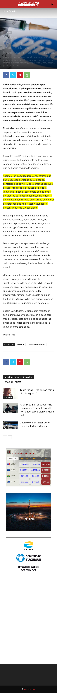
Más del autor (13, 381)
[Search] (52, 4)
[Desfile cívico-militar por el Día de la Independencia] (10, 425)
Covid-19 (20, 344)
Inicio (4, 11)
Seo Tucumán (29, 689)
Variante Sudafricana (36, 344)
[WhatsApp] (27, 75)
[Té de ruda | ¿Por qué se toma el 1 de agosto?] (10, 393)
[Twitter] (13, 75)
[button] (5, 4)
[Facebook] (6, 75)
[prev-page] (5, 437)
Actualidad (13, 11)
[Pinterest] (20, 75)
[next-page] (10, 437)
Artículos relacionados (18, 377)
